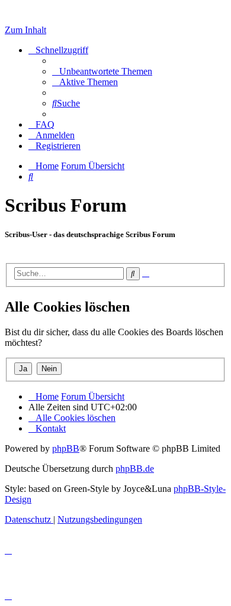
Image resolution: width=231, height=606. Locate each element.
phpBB (65, 448)
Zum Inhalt (25, 30)
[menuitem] (102, 71)
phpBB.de (135, 469)
